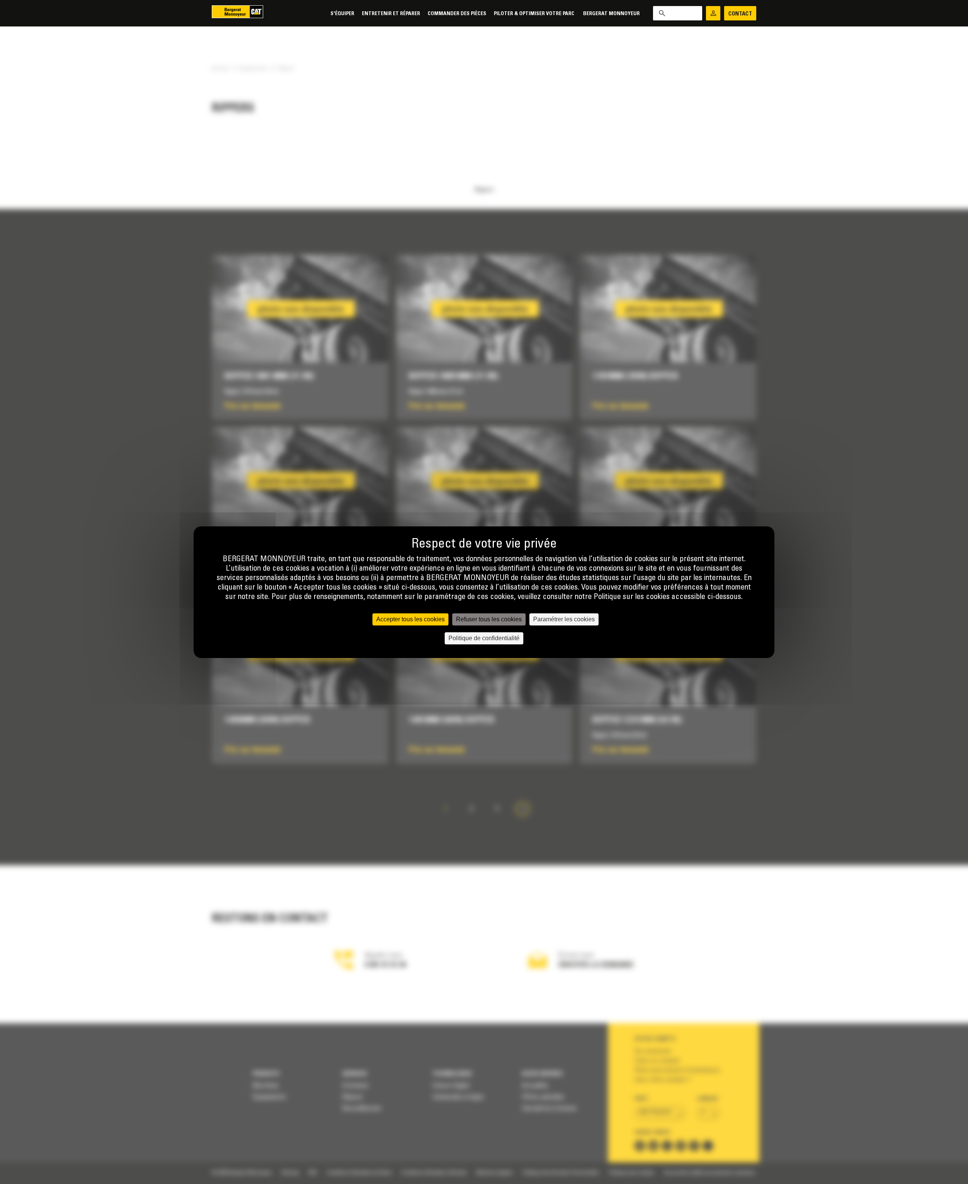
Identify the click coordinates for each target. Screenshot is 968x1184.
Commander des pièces (457, 13)
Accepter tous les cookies (410, 619)
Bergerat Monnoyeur (611, 13)
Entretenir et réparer (391, 13)
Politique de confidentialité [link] (484, 638)
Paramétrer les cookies (564, 619)
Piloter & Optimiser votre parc (535, 13)
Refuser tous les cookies (489, 619)
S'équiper (342, 13)
